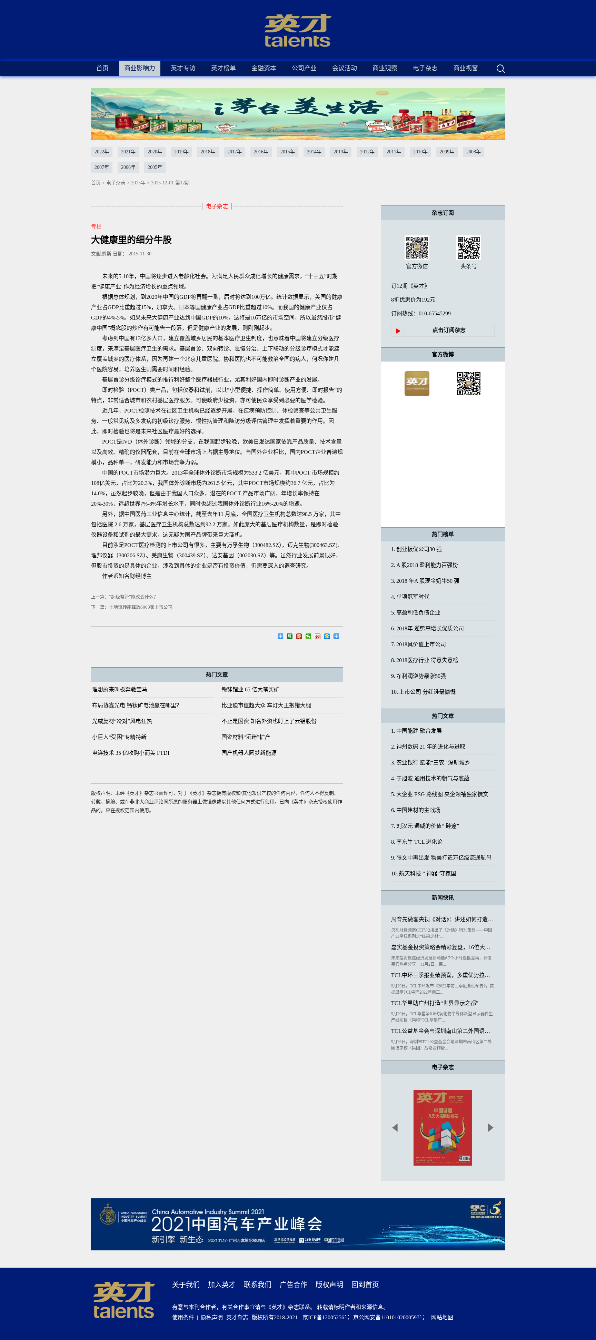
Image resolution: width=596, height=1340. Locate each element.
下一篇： (131, 607)
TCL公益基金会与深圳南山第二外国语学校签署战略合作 (443, 1031)
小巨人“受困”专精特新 (119, 737)
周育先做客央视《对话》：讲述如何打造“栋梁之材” (443, 919)
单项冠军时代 (410, 597)
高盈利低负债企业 (415, 613)
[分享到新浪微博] (319, 637)
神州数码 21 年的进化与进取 (428, 747)
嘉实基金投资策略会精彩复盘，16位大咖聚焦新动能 (443, 947)
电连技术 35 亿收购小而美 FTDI (130, 753)
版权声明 (329, 1285)
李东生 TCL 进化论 (417, 842)
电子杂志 (116, 182)
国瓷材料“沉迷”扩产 (245, 737)
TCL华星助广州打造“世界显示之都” (434, 1003)
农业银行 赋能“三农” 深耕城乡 (430, 762)
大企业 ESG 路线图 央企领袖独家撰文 (439, 794)
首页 (102, 68)
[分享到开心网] (301, 637)
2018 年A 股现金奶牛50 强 (425, 581)
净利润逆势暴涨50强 (418, 676)
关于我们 (186, 1285)
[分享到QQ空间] (329, 637)
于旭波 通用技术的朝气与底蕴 (430, 778)
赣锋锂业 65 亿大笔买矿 (250, 689)
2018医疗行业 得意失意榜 (424, 660)
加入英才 (222, 1285)
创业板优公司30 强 (416, 549)
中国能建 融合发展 (416, 731)
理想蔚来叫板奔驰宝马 (119, 689)
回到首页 (365, 1285)
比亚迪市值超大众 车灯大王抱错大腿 (266, 705)
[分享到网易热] (282, 637)
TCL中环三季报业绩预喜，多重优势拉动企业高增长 (443, 975)
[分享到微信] (310, 637)
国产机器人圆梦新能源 (249, 753)
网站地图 (440, 1317)
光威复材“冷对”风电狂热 (122, 721)
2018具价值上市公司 (418, 644)
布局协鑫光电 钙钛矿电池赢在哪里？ (137, 705)
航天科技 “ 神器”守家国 (423, 873)
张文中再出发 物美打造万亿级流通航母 (441, 858)
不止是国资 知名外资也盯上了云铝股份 (269, 721)
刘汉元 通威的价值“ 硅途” (425, 826)
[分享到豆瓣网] (291, 637)
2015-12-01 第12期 (170, 182)
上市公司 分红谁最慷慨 (423, 692)
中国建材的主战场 (415, 810)
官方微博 (443, 354)
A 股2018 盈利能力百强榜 (424, 565)
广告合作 (293, 1285)
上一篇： (124, 596)
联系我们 (257, 1285)
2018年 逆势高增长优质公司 (427, 628)
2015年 (138, 182)
